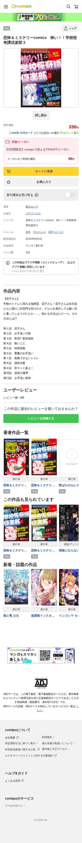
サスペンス (39, 232)
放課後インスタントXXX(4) (43, 616)
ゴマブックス (33, 213)
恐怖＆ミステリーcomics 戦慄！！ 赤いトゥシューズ (15, 485)
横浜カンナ (32, 206)
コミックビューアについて (26, 271)
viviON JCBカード (22, 132)
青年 (28, 232)
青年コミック (55, 232)
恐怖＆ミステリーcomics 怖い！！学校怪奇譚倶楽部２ (43, 551)
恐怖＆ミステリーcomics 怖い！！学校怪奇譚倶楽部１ (43, 485)
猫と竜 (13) (11, 615)
